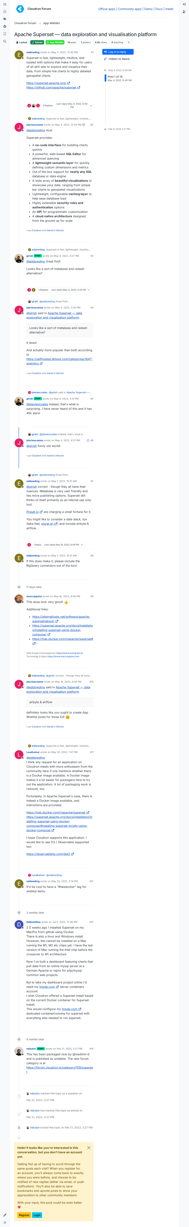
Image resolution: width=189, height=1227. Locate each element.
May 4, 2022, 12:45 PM (64, 52)
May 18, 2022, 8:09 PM (68, 681)
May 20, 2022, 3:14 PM (64, 881)
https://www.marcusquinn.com (63, 656)
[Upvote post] (84, 97)
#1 (92, 52)
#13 (91, 921)
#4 (91, 307)
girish (29, 255)
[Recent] (4, 12)
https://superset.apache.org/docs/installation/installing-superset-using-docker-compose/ (62, 630)
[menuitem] (184, 4)
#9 (91, 596)
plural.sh (47, 524)
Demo (148, 9)
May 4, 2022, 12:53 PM (68, 124)
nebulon (31, 1048)
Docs (159, 9)
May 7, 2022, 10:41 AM (64, 481)
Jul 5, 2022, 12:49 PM (64, 921)
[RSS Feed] (129, 42)
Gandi (50, 230)
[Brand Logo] (20, 8)
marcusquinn (34, 596)
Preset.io (32, 512)
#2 (91, 124)
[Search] (4, 41)
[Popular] (4, 27)
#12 (91, 881)
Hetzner (60, 230)
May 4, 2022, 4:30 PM (67, 307)
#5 (91, 398)
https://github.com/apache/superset (51, 87)
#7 (92, 481)
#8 (91, 555)
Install (169, 9)
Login (37, 1215)
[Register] (184, 12)
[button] (4, 1215)
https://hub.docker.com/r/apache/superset (55, 812)
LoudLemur (32, 752)
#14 (91, 1048)
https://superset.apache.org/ (46, 83)
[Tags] (4, 19)
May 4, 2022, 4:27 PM (66, 255)
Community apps (130, 9)
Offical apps (106, 9)
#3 (91, 255)
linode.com (47, 987)
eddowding (32, 52)
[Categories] (4, 4)
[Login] (184, 4)
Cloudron (36, 230)
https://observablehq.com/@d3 (48, 854)
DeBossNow (33, 921)
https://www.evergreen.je (69, 653)
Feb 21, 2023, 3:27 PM (69, 1048)
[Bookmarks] (4, 34)
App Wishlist (56, 42)
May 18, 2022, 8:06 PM (67, 596)
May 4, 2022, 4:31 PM (66, 398)
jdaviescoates (34, 124)
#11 (91, 752)
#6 (91, 440)
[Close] (88, 1148)
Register (24, 1215)
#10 (91, 681)
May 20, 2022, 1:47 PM (64, 752)
